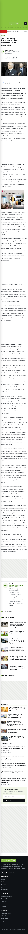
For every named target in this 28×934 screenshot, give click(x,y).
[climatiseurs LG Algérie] (14, 199)
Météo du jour (5, 916)
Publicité (3, 906)
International (4, 889)
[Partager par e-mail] (16, 57)
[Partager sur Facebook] (6, 57)
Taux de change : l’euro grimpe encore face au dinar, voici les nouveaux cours (17, 731)
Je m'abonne (7, 800)
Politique (3, 882)
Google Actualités (6, 921)
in (13, 872)
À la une (3, 27)
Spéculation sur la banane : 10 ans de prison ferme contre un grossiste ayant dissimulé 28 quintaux (13, 780)
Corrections (4, 901)
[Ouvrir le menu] (25, 23)
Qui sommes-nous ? (6, 896)
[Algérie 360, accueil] (14, 23)
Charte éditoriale (5, 899)
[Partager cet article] (2, 57)
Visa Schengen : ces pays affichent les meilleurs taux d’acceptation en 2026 (16, 716)
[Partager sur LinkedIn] (13, 57)
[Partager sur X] (9, 57)
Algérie (10, 27)
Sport (25, 27)
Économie (18, 27)
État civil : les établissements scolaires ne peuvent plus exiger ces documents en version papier (13, 748)
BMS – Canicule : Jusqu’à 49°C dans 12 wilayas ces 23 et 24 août (17, 709)
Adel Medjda (9, 50)
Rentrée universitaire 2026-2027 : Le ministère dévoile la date (17, 738)
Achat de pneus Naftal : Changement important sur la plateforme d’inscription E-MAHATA (15, 723)
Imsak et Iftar (4, 918)
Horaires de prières (6, 913)
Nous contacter (5, 904)
